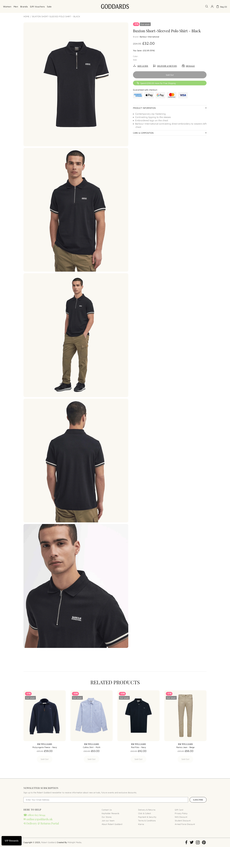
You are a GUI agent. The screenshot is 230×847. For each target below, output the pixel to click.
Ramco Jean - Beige (185, 747)
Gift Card (179, 809)
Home (26, 16)
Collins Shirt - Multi (91, 747)
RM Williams (44, 744)
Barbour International (149, 36)
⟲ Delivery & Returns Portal (41, 823)
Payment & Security (147, 817)
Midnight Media (74, 842)
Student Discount (183, 820)
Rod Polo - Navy (138, 747)
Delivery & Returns (146, 809)
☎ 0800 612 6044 (34, 815)
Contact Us (107, 809)
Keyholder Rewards (110, 813)
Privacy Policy (181, 813)
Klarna (141, 824)
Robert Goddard (115, 6)
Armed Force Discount (185, 824)
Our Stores (107, 817)
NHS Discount (181, 817)
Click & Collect (144, 813)
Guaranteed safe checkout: (145, 90)
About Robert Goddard (112, 824)
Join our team (108, 820)
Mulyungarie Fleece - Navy (44, 747)
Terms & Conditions (147, 820)
